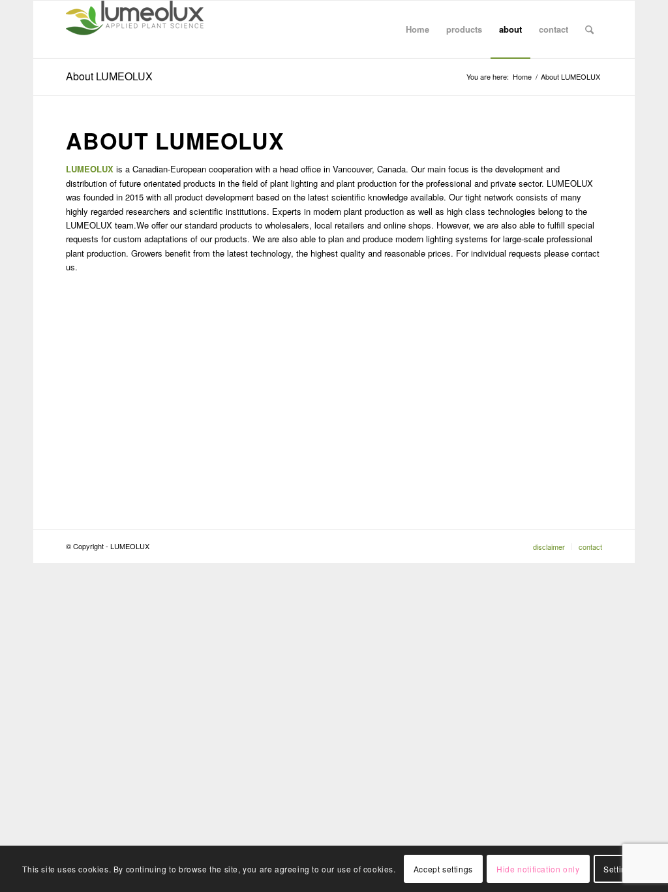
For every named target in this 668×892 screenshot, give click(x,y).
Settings (619, 868)
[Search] (589, 29)
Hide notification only (537, 868)
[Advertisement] (334, 398)
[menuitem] (417, 29)
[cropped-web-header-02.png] (135, 29)
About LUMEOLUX (109, 76)
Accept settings (443, 868)
